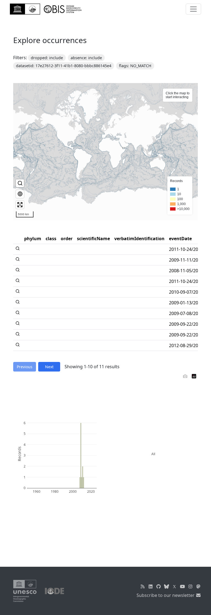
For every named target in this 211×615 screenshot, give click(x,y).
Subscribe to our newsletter (166, 595)
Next (49, 366)
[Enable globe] (20, 194)
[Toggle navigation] (193, 9)
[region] (105, 151)
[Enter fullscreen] (20, 205)
